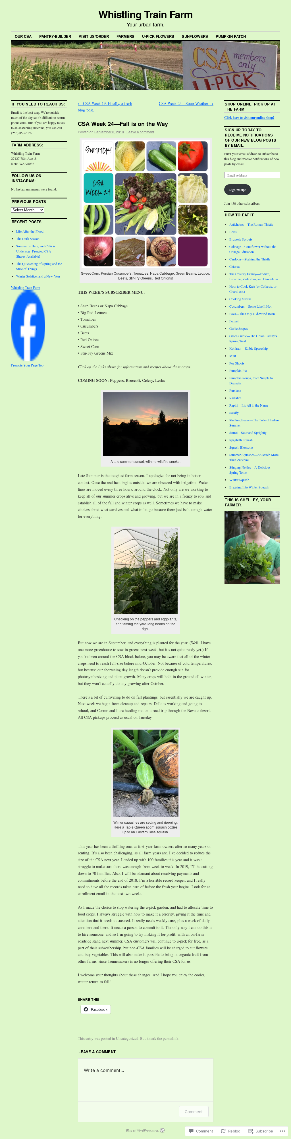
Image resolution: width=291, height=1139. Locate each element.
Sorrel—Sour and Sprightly (248, 432)
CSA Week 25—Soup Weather (186, 103)
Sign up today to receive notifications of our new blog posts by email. (250, 137)
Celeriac (234, 266)
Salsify (234, 412)
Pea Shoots (236, 363)
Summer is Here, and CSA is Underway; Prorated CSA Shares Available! (35, 251)
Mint (232, 355)
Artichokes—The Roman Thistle (251, 224)
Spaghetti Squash (241, 440)
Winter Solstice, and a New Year (38, 276)
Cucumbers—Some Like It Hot (250, 306)
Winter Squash (239, 479)
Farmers (125, 36)
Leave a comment (140, 131)
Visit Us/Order (94, 36)
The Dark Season (28, 238)
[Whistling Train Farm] (28, 360)
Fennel (233, 321)
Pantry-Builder (55, 36)
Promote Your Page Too (27, 365)
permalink (170, 1038)
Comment (194, 1111)
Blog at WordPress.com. (142, 1130)
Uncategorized (127, 1038)
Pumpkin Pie (238, 370)
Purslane (235, 390)
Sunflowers (195, 36)
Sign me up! (237, 189)
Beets (233, 231)
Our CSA (23, 36)
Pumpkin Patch (231, 36)
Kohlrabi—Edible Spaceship (248, 348)
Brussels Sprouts (240, 239)
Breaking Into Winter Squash (249, 487)
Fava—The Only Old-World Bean (252, 313)
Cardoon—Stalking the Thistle (249, 259)
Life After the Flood (29, 231)
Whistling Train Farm (145, 14)
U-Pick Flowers (158, 36)
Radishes (235, 397)
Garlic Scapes (238, 328)
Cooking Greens (240, 299)
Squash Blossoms (241, 447)
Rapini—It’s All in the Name (248, 405)
